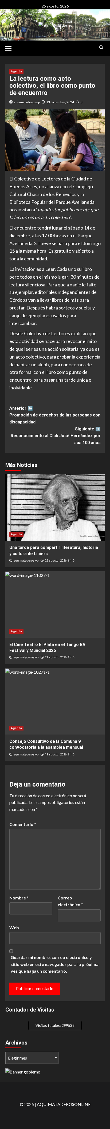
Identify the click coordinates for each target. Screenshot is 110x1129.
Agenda (16, 71)
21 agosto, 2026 (55, 657)
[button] (10, 47)
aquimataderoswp (27, 102)
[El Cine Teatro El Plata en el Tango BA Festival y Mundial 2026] (55, 604)
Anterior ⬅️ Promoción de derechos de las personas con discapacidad (54, 415)
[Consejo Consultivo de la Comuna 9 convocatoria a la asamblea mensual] (55, 701)
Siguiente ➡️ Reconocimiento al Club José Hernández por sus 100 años (56, 435)
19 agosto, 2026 (55, 754)
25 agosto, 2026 (55, 560)
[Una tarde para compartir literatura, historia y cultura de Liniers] (55, 507)
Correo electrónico (70, 901)
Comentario (22, 824)
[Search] (101, 47)
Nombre (19, 897)
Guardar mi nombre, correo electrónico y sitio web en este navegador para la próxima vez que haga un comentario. (55, 964)
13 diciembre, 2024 (60, 102)
